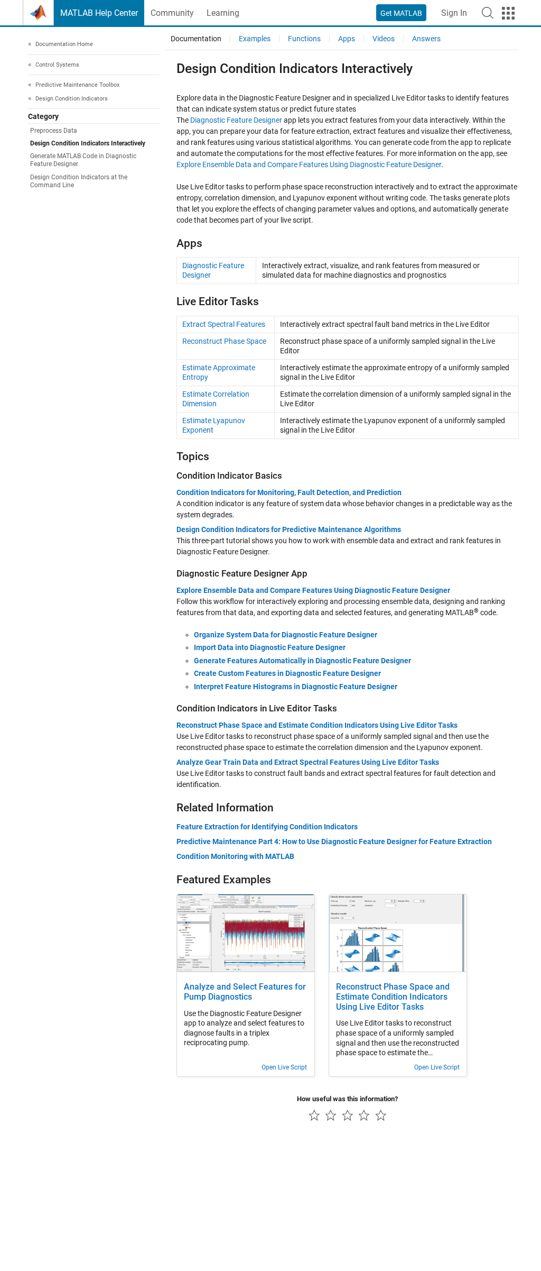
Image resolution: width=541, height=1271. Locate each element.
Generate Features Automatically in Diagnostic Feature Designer (302, 660)
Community (172, 13)
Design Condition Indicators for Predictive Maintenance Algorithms (288, 529)
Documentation (196, 38)
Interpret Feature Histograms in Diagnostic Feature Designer (295, 686)
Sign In (454, 13)
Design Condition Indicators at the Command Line (78, 181)
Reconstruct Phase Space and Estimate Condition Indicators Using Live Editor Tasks (317, 725)
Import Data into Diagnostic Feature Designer (270, 647)
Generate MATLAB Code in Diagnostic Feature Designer (83, 160)
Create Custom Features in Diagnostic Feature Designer (287, 673)
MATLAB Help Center (99, 13)
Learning (223, 13)
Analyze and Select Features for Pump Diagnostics (245, 992)
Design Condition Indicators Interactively (87, 143)
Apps (346, 38)
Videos (383, 38)
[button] (488, 12)
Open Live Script (284, 1067)
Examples (254, 38)
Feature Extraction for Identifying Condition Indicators (267, 826)
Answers (426, 38)
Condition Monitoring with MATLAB (235, 856)
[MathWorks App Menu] (508, 13)
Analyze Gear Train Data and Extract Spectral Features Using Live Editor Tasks (307, 762)
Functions (304, 38)
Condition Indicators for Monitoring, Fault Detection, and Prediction (289, 492)
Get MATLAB (401, 13)
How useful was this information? (347, 1099)
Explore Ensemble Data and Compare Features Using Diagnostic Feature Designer (308, 164)
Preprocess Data (53, 130)
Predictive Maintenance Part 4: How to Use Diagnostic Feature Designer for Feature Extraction (334, 841)
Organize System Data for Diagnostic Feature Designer (285, 634)
